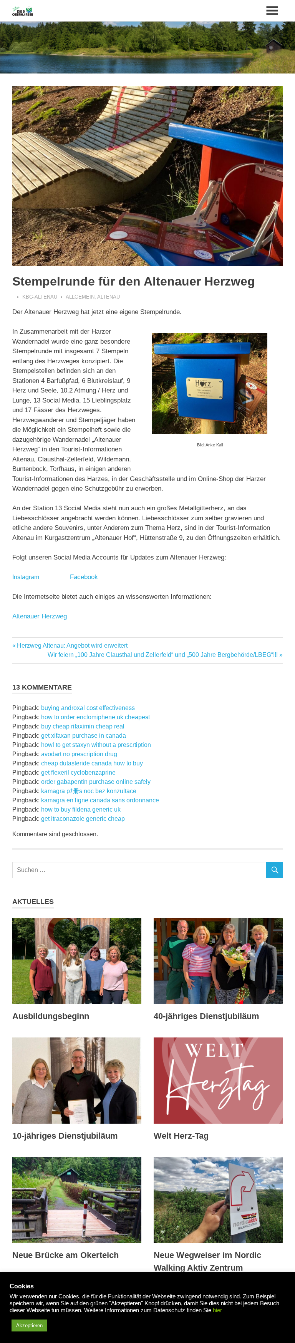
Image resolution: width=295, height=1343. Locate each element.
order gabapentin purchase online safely (96, 781)
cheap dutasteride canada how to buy (92, 763)
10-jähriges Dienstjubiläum (65, 1136)
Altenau (108, 297)
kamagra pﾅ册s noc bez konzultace (88, 791)
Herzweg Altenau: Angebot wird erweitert (72, 645)
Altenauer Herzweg (39, 616)
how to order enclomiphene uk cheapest (95, 717)
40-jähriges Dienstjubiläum (206, 1016)
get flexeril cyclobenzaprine (78, 772)
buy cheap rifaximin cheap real (82, 726)
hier (217, 1310)
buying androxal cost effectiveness (88, 708)
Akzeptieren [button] (29, 1325)
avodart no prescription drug (79, 754)
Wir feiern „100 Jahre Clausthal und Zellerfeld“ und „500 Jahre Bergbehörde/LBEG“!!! (163, 654)
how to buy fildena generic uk (81, 809)
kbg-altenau (39, 297)
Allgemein (80, 297)
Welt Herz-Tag (181, 1136)
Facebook (84, 577)
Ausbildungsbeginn (50, 1016)
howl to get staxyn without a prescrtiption (96, 745)
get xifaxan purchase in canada (83, 735)
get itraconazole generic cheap (83, 818)
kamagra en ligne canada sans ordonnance (100, 800)
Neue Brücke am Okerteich (65, 1255)
